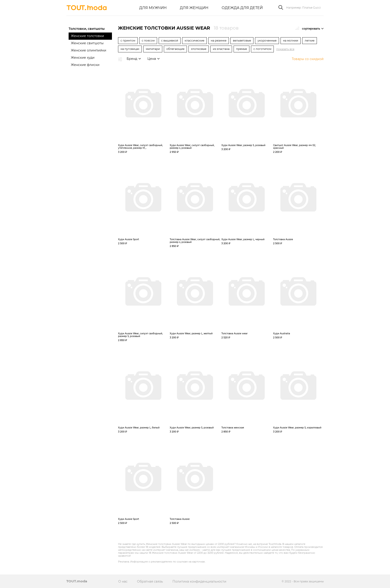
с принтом (128, 40)
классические (194, 40)
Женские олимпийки (88, 50)
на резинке (218, 40)
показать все (285, 49)
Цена (151, 59)
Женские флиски (85, 65)
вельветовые (242, 40)
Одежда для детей (242, 8)
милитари (153, 49)
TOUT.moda (76, 581)
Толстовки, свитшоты (87, 29)
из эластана (221, 49)
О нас (123, 581)
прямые (241, 49)
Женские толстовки (87, 36)
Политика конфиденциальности (199, 581)
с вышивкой (169, 40)
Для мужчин (153, 8)
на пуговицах (130, 49)
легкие (309, 40)
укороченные (267, 40)
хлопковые (198, 49)
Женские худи (83, 58)
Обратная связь (150, 581)
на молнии (290, 40)
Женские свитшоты (87, 43)
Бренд (132, 59)
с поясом (148, 40)
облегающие (175, 49)
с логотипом (262, 49)
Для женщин (194, 8)
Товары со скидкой (308, 59)
